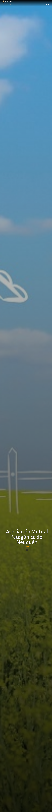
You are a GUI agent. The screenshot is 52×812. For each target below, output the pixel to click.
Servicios (16, 4)
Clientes (30, 4)
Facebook (47, 4)
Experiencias (23, 4)
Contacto (42, 4)
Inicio (11, 4)
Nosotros (36, 4)
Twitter (49, 4)
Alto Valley (7, 1)
